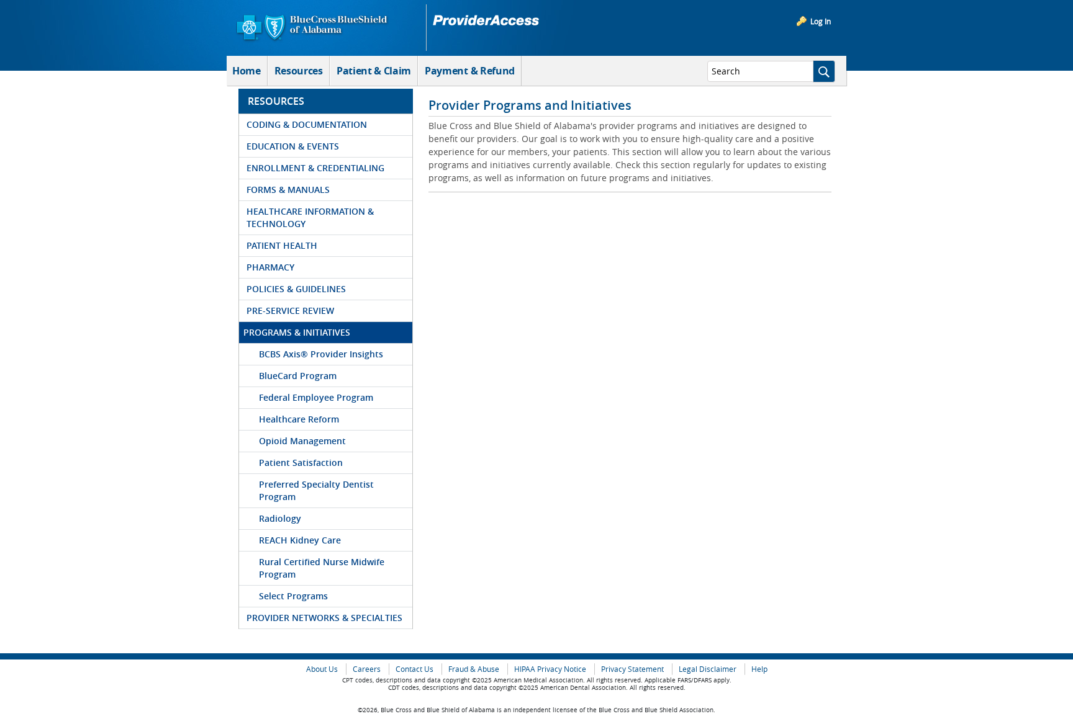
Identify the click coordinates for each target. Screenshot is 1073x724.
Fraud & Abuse (473, 669)
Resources (298, 71)
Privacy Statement (632, 669)
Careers (367, 669)
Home (246, 71)
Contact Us (414, 669)
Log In (820, 21)
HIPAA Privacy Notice (550, 669)
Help (759, 669)
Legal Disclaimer (707, 669)
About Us (322, 669)
